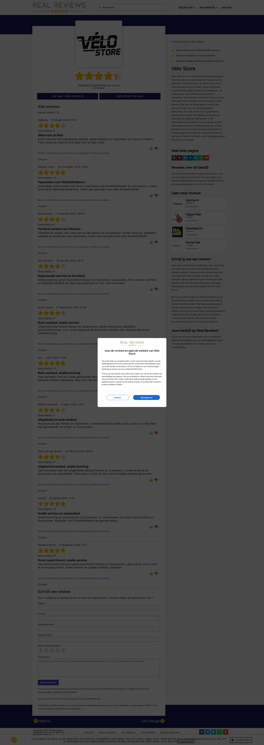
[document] (132, 372)
